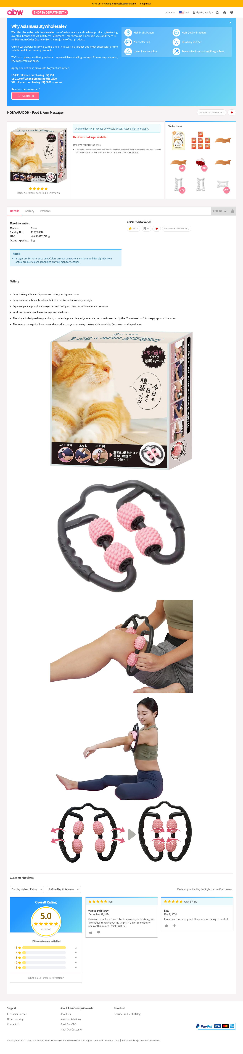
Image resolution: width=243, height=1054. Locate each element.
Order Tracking (15, 1019)
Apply (145, 128)
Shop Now (145, 3)
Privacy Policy (129, 1040)
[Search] (217, 12)
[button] (49, 236)
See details (133, 152)
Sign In (135, 128)
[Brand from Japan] (232, 112)
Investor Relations (70, 1019)
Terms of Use (112, 1040)
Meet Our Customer (71, 1029)
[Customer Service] (224, 12)
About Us (65, 1014)
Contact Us (13, 1024)
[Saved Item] (232, 12)
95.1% (135, 228)
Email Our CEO (68, 1024)
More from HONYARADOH (210, 112)
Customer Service (17, 1014)
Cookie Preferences (149, 1040)
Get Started (25, 96)
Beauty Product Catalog (127, 1014)
